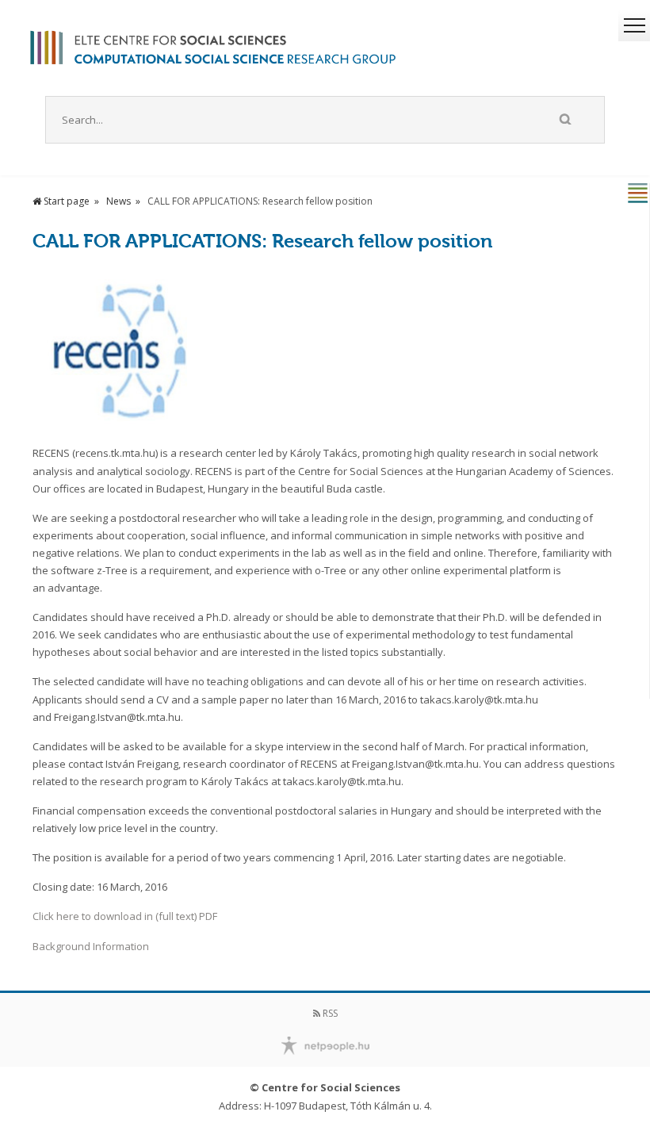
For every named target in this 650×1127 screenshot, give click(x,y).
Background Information (90, 946)
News (118, 201)
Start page (65, 201)
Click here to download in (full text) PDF (124, 916)
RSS (329, 1013)
